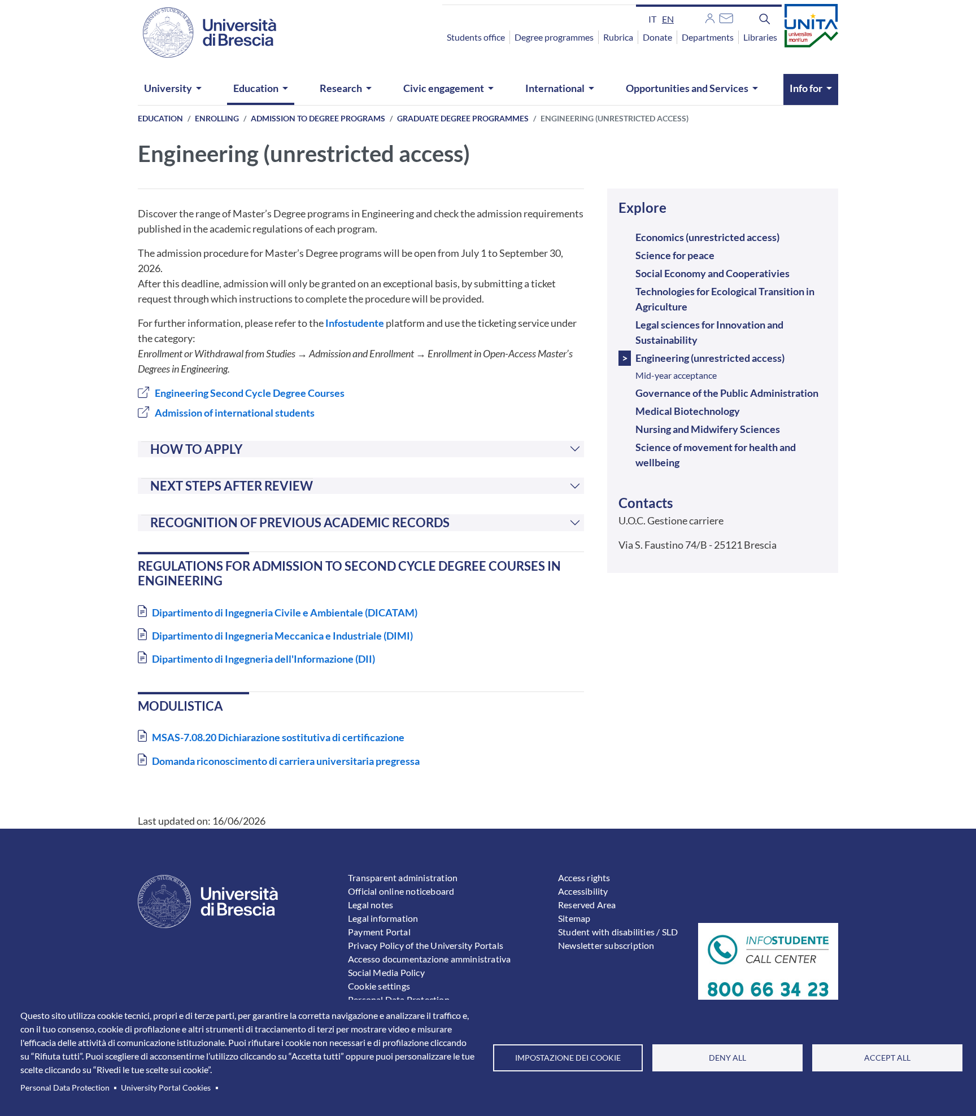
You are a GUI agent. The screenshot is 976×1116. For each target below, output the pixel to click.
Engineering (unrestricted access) (710, 358)
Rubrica (618, 37)
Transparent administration (402, 877)
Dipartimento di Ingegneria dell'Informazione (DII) (263, 659)
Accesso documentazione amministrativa (429, 958)
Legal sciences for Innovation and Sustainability (709, 332)
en (668, 19)
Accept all (887, 1057)
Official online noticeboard (401, 891)
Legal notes (370, 904)
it (652, 19)
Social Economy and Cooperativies (712, 273)
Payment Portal (379, 931)
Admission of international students (235, 412)
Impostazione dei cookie (568, 1057)
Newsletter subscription (606, 945)
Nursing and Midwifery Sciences (707, 429)
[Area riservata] (709, 17)
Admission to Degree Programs (318, 118)
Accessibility (583, 891)
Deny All (727, 1057)
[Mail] (726, 17)
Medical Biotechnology (687, 411)
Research (341, 88)
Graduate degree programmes (463, 118)
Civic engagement (443, 88)
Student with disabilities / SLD (618, 931)
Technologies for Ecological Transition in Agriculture (724, 299)
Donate (657, 37)
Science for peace (674, 255)
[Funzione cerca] (764, 18)
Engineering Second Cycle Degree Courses (250, 393)
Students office (476, 37)
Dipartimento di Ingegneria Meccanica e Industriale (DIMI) (282, 635)
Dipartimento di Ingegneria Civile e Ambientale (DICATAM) (284, 612)
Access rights (584, 877)
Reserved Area (587, 904)
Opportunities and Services (687, 88)
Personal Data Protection (65, 1087)
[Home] (202, 32)
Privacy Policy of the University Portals (425, 945)
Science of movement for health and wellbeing (715, 455)
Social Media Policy (386, 972)
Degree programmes (554, 37)
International (555, 88)
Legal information (383, 918)
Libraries (760, 37)
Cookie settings (379, 986)
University (168, 88)
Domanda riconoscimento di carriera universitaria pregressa (286, 761)
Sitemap (574, 918)
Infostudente (354, 323)
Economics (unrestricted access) (707, 237)
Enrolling (217, 118)
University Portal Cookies (166, 1087)
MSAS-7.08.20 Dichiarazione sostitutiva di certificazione (278, 737)
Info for (806, 88)
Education (255, 88)
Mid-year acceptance (676, 375)
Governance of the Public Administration (726, 393)
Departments (708, 37)
